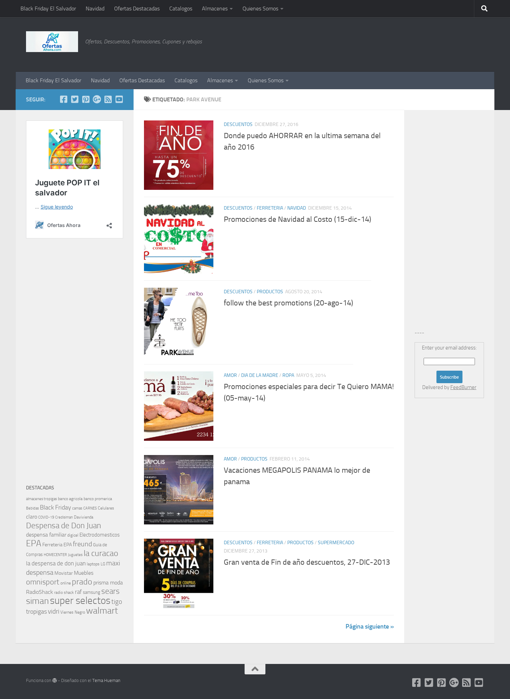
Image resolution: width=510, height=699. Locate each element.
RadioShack (39, 592)
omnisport (42, 582)
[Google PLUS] (97, 99)
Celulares (106, 508)
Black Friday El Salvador (48, 8)
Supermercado (336, 543)
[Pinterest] (86, 99)
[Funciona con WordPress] (54, 680)
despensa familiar (46, 534)
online (65, 583)
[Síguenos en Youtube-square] (119, 99)
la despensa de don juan (56, 563)
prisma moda (108, 582)
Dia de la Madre (259, 375)
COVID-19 (46, 517)
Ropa (288, 375)
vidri (53, 611)
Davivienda (83, 517)
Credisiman (64, 517)
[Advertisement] (449, 43)
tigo (116, 602)
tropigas (36, 611)
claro (31, 517)
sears (110, 591)
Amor (230, 375)
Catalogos (180, 8)
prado (82, 582)
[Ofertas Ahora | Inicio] (52, 41)
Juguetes (75, 554)
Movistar (63, 573)
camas (77, 508)
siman (37, 601)
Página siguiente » (370, 626)
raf (78, 591)
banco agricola (70, 498)
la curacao (101, 553)
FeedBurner (463, 387)
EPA (33, 543)
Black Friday (55, 507)
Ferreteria (270, 208)
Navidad (95, 8)
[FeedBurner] (108, 99)
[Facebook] (63, 99)
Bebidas (32, 508)
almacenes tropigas (41, 499)
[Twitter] (74, 99)
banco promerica (98, 498)
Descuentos (238, 124)
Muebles (83, 573)
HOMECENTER (55, 554)
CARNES (90, 508)
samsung (91, 592)
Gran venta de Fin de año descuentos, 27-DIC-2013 (307, 562)
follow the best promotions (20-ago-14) (288, 303)
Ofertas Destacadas (137, 8)
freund (82, 544)
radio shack (64, 592)
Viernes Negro (72, 612)
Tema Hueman (106, 680)
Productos (270, 292)
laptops (93, 564)
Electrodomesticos (99, 535)
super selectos (80, 601)
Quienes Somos (260, 8)
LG (103, 564)
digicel (72, 535)
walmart (102, 610)
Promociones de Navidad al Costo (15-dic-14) (297, 219)
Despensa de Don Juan (63, 525)
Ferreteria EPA (57, 545)
